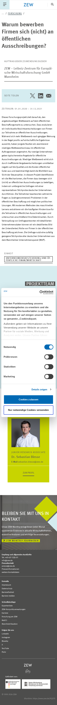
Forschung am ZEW (9, 617)
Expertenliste (7, 606)
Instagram (6, 638)
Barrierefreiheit (8, 592)
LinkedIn (5, 634)
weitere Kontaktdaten (10, 572)
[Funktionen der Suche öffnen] (52, 5)
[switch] (48, 356)
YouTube (5, 648)
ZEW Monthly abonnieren (22, 541)
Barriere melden (8, 596)
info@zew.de (7, 561)
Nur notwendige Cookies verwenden (28, 410)
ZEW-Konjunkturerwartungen (13, 609)
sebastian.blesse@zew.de (27, 462)
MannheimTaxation (10, 624)
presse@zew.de (8, 566)
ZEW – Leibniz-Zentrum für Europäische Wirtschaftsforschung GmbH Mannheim (28, 73)
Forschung (15, 13)
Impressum (6, 585)
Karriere (5, 613)
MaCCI (4, 620)
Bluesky (5, 641)
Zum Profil (28, 473)
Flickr (4, 652)
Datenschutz (7, 589)
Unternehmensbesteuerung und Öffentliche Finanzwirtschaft (28, 259)
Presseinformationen (10, 569)
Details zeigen (39, 389)
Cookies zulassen (28, 399)
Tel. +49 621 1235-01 (10, 558)
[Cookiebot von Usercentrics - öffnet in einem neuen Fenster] (40, 292)
